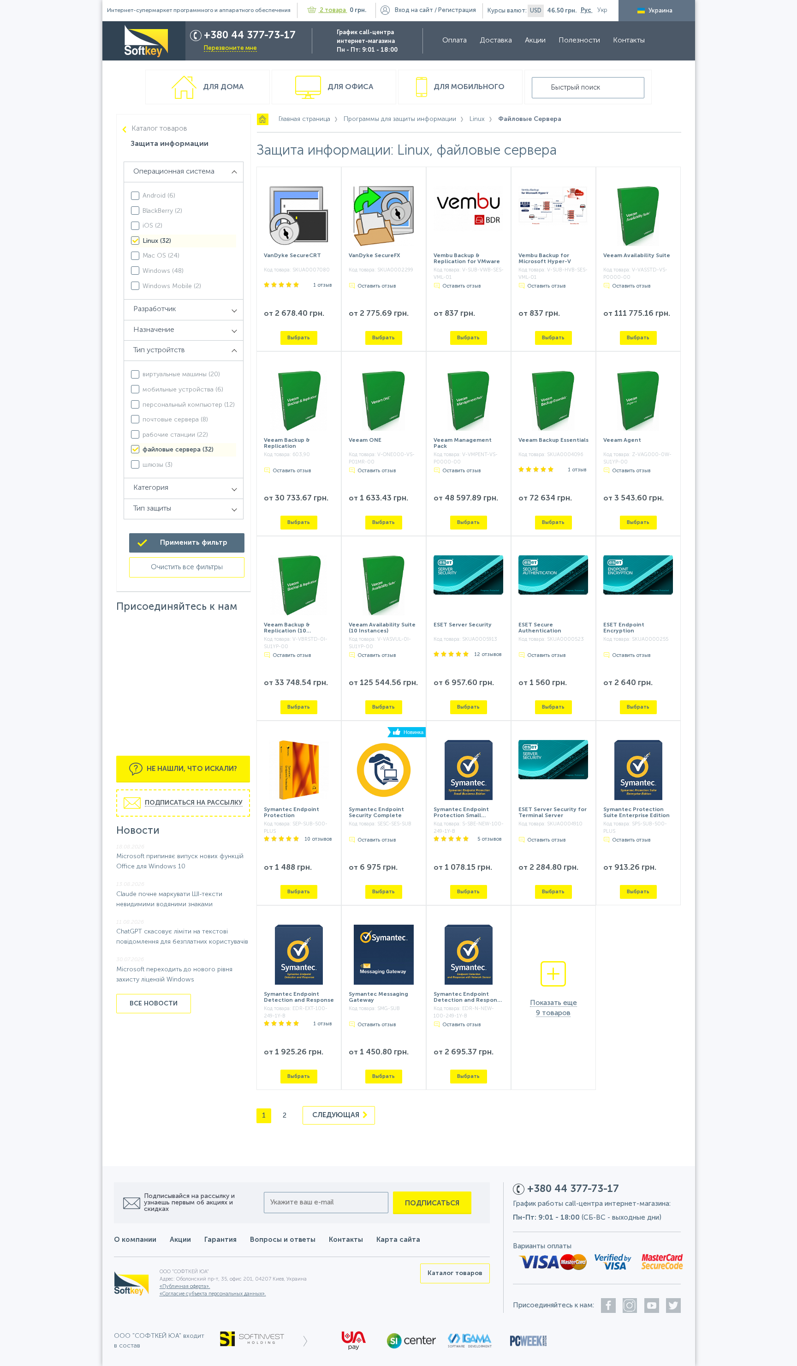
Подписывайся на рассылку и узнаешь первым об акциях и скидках (189, 1202)
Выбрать (298, 337)
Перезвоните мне (230, 48)
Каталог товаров (159, 128)
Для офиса (349, 87)
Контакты (629, 40)
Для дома (222, 87)
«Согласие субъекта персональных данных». (213, 1294)
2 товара (333, 10)
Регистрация (457, 10)
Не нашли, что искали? (191, 768)
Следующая (336, 1115)
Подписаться (432, 1203)
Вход (414, 10)
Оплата (454, 40)
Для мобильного (468, 87)
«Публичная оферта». (185, 1286)
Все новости (154, 1003)
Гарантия (220, 1239)
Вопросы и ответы (282, 1239)
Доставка (496, 40)
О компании (135, 1239)
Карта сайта (398, 1239)
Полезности (579, 40)
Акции (535, 40)
